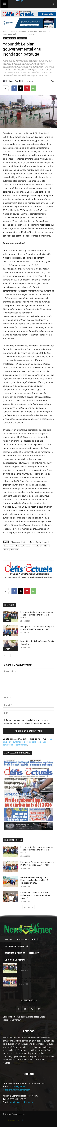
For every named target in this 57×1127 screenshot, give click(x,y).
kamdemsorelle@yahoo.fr (21, 1102)
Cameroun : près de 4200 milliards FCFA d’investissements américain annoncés (35, 895)
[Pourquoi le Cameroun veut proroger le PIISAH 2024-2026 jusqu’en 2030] (10, 630)
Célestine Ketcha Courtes (37, 542)
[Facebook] (14, 88)
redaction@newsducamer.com (16, 1089)
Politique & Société (17, 31)
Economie (7, 635)
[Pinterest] (27, 88)
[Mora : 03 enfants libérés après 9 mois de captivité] (10, 645)
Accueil (5, 31)
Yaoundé (14, 550)
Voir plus (27, 907)
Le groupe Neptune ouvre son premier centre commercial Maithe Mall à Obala (36, 615)
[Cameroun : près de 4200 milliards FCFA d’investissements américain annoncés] (10, 896)
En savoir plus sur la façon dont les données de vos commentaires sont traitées (27, 742)
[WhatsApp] (33, 88)
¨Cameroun (15, 542)
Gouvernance (32, 31)
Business (7, 620)
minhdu (36, 546)
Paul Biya (45, 546)
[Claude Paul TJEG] (4, 81)
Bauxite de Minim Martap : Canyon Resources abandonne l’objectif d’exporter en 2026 (35, 880)
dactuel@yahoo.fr (18, 1086)
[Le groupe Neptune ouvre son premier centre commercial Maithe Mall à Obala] (10, 616)
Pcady (6, 550)
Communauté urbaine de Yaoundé (17, 546)
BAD (24, 542)
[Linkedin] (25, 1009)
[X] (20, 88)
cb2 (21, 1120)
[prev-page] (4, 655)
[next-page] (9, 655)
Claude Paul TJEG (16, 81)
